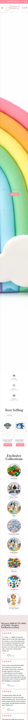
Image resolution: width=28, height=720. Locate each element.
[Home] (12, 8)
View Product (8, 444)
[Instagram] (26, 1)
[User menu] (24, 8)
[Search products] (22, 8)
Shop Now (14, 194)
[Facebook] (24, 1)
